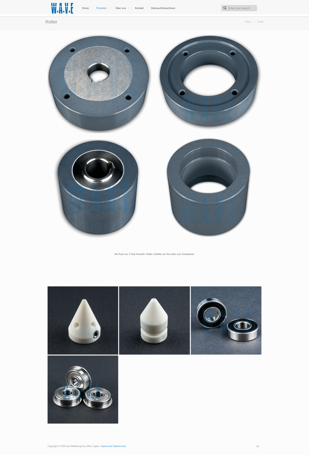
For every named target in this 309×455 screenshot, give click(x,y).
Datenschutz (119, 446)
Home (248, 21)
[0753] (226, 320)
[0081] (99, 84)
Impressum (107, 446)
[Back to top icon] (257, 446)
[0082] (209, 187)
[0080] (209, 83)
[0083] (99, 190)
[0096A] (154, 320)
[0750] (83, 389)
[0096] (83, 320)
